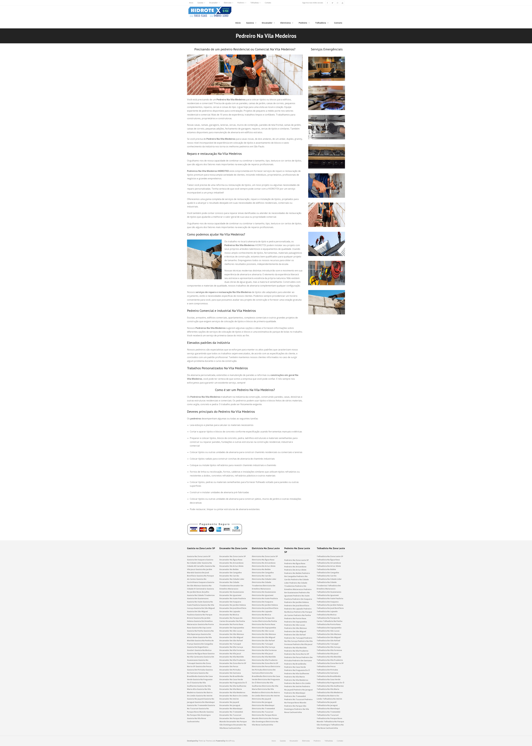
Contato (268, 3)
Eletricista (227, 3)
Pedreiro (240, 3)
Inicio (191, 3)
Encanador (213, 3)
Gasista (200, 3)
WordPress (230, 741)
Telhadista (254, 3)
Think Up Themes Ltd (207, 741)
